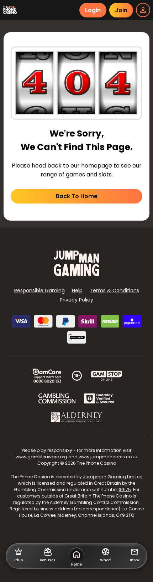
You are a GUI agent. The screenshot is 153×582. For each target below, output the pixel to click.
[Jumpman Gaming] (76, 274)
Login (93, 10)
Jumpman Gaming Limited (113, 477)
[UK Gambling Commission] (56, 398)
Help (77, 290)
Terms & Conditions (114, 290)
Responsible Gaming (39, 290)
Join (121, 10)
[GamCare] (47, 376)
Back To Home (76, 196)
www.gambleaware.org (41, 457)
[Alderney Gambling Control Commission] (76, 417)
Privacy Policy (76, 299)
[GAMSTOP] (106, 376)
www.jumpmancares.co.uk (108, 457)
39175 (125, 489)
